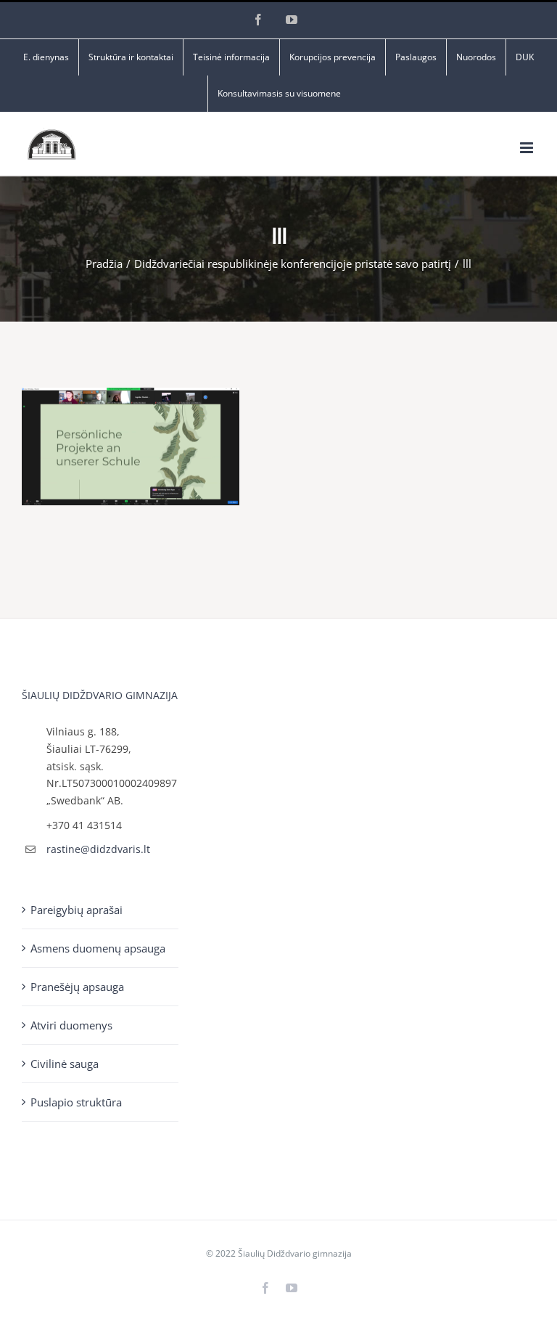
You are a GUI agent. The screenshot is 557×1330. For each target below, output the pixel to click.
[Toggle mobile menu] (527, 147)
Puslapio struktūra (76, 1102)
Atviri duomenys (71, 1025)
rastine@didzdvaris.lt (98, 849)
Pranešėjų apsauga (77, 986)
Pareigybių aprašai (76, 909)
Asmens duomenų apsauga (97, 948)
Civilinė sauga (64, 1063)
